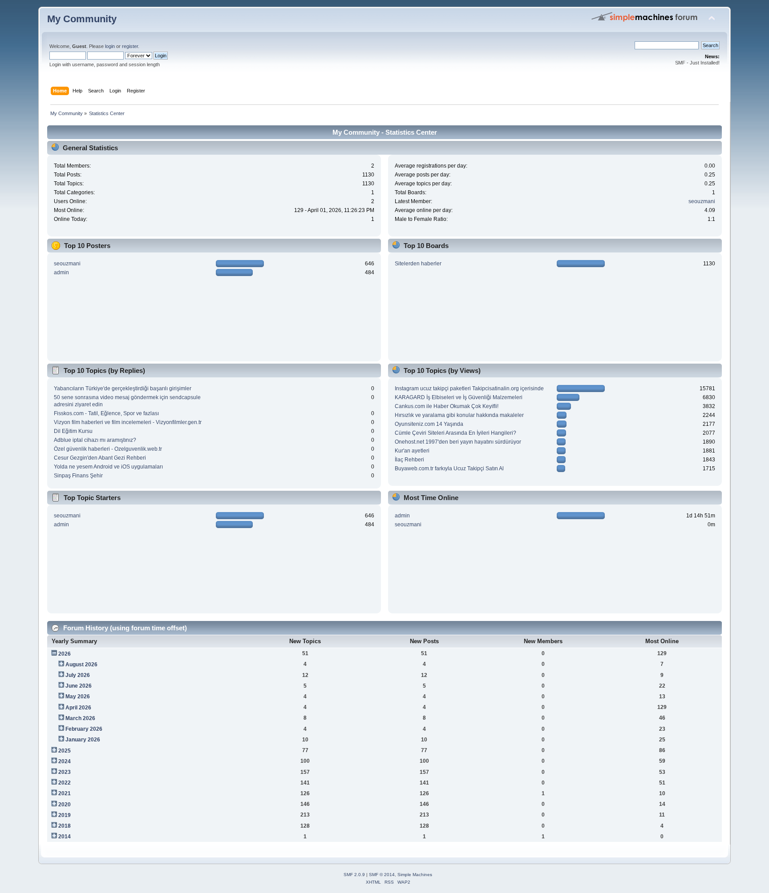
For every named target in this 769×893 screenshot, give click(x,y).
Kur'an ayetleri (412, 451)
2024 (64, 761)
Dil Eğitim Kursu (73, 431)
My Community (82, 18)
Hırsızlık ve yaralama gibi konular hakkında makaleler (459, 415)
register (130, 46)
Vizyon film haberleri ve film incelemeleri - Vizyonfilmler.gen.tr (128, 422)
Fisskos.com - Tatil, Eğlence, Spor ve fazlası (106, 413)
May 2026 (77, 696)
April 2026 (78, 708)
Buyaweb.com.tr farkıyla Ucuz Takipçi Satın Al (449, 468)
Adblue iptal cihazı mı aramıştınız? (95, 440)
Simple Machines (414, 874)
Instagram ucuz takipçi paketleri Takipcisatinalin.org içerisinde (469, 388)
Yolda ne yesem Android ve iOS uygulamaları (108, 467)
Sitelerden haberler (418, 263)
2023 (64, 772)
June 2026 (78, 686)
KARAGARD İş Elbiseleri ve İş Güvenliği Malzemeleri (458, 397)
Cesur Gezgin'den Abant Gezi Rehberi (100, 458)
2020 (64, 804)
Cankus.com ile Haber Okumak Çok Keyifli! (446, 406)
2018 (64, 826)
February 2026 (83, 729)
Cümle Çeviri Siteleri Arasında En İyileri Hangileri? (455, 433)
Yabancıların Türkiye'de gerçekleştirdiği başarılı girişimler (122, 388)
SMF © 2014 (382, 874)
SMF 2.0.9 (354, 874)
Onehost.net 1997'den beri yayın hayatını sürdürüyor (458, 442)
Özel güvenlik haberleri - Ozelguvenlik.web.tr (108, 449)
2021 (64, 793)
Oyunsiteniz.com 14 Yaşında (429, 424)
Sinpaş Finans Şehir (78, 476)
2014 (64, 836)
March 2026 (80, 718)
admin (61, 272)
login (110, 46)
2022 (64, 783)
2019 (64, 815)
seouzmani (701, 201)
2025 (64, 751)
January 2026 (82, 740)
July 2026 (77, 675)
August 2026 (81, 664)
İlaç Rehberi (409, 460)
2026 (64, 654)
